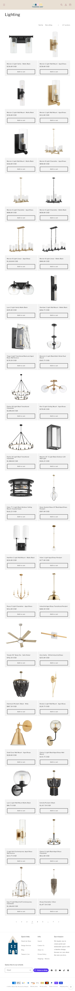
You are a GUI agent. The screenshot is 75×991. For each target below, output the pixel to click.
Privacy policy (43, 986)
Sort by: (41, 25)
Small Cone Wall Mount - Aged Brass (19, 752)
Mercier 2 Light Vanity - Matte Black (18, 64)
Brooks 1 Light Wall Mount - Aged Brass (53, 704)
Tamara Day (14, 986)
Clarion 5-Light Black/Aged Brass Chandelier (50, 852)
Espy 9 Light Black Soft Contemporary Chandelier (19, 902)
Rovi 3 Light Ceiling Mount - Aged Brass (53, 406)
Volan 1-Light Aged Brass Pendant (51, 557)
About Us (40, 950)
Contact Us (41, 945)
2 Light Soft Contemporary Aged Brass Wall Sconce (19, 852)
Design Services (26, 945)
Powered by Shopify (23, 986)
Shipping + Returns (44, 958)
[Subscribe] (30, 970)
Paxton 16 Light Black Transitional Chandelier (18, 457)
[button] (4, 5)
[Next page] (58, 922)
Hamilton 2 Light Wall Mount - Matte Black (21, 557)
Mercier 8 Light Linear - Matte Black (51, 258)
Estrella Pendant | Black (47, 803)
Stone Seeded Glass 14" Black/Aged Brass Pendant (53, 508)
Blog (22, 950)
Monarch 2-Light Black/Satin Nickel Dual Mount (53, 357)
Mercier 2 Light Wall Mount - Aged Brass (53, 64)
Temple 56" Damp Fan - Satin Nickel (18, 655)
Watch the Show (26, 941)
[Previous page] (16, 922)
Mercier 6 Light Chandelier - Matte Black (53, 210)
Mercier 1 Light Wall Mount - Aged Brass (53, 112)
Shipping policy (64, 986)
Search (40, 941)
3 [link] (32, 922)
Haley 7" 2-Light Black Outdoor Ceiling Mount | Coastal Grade (19, 508)
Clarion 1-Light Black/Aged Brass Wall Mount (52, 753)
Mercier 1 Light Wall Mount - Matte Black (20, 161)
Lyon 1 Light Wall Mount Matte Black (19, 803)
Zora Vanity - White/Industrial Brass (51, 655)
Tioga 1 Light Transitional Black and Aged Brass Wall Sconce (20, 357)
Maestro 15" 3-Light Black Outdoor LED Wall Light (52, 457)
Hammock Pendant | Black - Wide (18, 704)
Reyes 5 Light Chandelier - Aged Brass (19, 606)
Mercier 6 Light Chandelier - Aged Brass (20, 210)
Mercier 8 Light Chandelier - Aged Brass (53, 161)
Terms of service (53, 986)
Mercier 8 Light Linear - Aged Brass (18, 258)
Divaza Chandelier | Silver (48, 902)
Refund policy (34, 986)
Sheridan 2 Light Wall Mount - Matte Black (53, 307)
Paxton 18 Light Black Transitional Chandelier (18, 407)
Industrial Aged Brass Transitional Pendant (54, 606)
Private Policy (42, 954)
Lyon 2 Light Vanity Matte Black (17, 307)
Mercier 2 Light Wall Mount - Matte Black (20, 112)
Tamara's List (25, 954)
